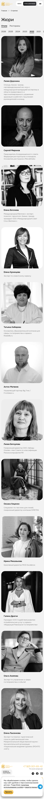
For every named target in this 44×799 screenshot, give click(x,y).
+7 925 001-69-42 (33, 766)
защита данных (31, 787)
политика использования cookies (16, 786)
